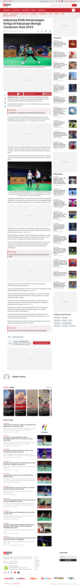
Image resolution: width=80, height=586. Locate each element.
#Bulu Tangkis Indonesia (18, 337)
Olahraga (33, 14)
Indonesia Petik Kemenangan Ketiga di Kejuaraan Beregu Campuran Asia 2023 (23, 23)
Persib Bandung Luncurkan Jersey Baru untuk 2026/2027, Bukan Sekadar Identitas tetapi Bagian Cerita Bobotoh (45, 1)
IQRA (62, 14)
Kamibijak (41, 10)
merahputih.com (16, 583)
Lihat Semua (49, 387)
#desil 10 (64, 320)
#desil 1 (70, 320)
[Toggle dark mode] (73, 10)
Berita (5, 14)
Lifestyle (24, 14)
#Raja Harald (65, 317)
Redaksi (70, 584)
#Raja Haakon (57, 317)
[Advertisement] (27, 80)
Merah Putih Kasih (10, 15)
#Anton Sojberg (57, 320)
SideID (33, 10)
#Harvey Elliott (57, 325)
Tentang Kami (53, 584)
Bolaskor (16, 10)
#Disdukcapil (72, 325)
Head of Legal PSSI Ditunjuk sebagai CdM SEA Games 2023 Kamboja (28, 330)
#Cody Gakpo (65, 325)
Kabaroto (7, 10)
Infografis (43, 14)
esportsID (25, 10)
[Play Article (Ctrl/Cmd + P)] (43, 94)
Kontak (75, 584)
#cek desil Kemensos (66, 323)
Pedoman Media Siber (63, 584)
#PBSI (9, 337)
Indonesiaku (14, 14)
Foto (51, 14)
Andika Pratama (9, 31)
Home (36, 556)
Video (57, 14)
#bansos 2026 (57, 323)
